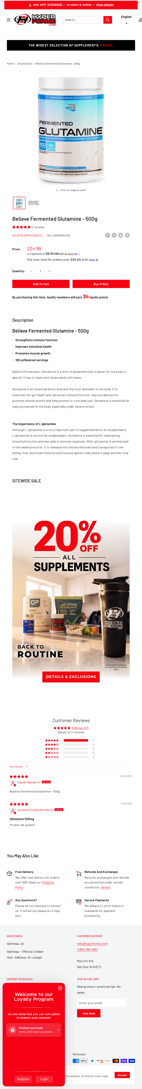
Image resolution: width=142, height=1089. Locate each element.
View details (105, 5)
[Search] (107, 20)
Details (105, 887)
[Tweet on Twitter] (120, 235)
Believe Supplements (27, 235)
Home (10, 63)
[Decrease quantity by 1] (31, 271)
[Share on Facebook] (107, 235)
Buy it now (101, 284)
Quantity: (18, 271)
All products (24, 63)
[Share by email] (127, 235)
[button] (21, 227)
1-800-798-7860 (87, 949)
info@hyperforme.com (92, 943)
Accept (122, 1075)
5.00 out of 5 (80, 728)
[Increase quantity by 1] (49, 271)
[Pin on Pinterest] (114, 235)
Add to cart (41, 284)
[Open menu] (8, 19)
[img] (19, 776)
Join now (88, 1013)
